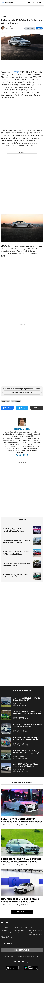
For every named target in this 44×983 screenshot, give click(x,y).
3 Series (4, 16)
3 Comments (39, 28)
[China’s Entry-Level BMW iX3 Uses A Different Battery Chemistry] (37, 538)
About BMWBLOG (6, 927)
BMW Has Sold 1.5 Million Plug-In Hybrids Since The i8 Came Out (26, 739)
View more (21, 911)
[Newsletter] (33, 2)
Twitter (22, 408)
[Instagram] (24, 455)
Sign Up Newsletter (35, 930)
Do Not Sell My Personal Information (35, 933)
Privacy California (6, 937)
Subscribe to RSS (6, 933)
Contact (31, 927)
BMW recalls (16, 401)
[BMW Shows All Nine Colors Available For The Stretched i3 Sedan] (37, 550)
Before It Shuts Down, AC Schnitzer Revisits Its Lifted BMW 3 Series (21, 860)
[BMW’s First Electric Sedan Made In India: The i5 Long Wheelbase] (37, 527)
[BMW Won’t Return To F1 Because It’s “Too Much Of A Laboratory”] (6, 751)
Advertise (4, 930)
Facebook (8, 408)
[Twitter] (20, 455)
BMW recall (5, 401)
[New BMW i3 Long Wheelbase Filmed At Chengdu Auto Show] (37, 573)
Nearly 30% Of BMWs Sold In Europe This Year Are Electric (28, 725)
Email (37, 408)
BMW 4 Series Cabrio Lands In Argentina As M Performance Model (21, 820)
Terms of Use (19, 930)
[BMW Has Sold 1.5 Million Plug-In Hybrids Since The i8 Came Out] (6, 738)
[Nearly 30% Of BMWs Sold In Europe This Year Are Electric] (6, 724)
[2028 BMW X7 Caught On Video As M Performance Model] (37, 561)
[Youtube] (24, 962)
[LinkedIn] (27, 455)
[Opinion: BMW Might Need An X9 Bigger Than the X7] (6, 698)
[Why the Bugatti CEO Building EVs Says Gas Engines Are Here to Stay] (6, 711)
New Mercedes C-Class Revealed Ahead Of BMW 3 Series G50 (20, 900)
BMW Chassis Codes (21, 927)
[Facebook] (16, 455)
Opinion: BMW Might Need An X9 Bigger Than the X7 (26, 699)
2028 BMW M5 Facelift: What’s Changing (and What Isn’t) (25, 765)
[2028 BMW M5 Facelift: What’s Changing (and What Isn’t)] (6, 764)
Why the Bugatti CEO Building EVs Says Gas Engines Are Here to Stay (27, 712)
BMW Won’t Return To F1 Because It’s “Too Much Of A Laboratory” (27, 752)
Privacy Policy (19, 933)
